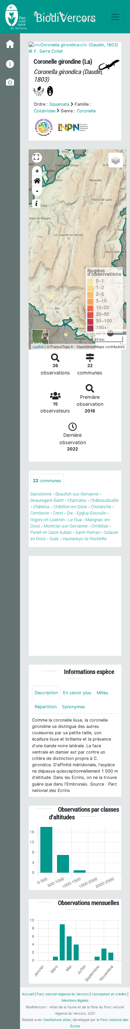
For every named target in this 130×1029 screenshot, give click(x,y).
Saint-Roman (87, 532)
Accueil (28, 994)
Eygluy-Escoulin (91, 513)
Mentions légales (75, 1000)
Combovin (39, 513)
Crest (58, 513)
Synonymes (73, 706)
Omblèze (99, 526)
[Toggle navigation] (115, 17)
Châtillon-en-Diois (70, 506)
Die (70, 513)
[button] (37, 181)
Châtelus (41, 506)
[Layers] (115, 160)
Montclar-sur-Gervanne (66, 526)
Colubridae (44, 110)
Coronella (86, 110)
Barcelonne (41, 493)
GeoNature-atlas (57, 1020)
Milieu (102, 692)
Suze (54, 538)
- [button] (37, 190)
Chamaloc (77, 500)
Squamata (59, 104)
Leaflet (38, 346)
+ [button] (37, 170)
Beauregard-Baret (47, 500)
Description (46, 692)
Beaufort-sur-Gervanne (77, 493)
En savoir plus (77, 692)
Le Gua (75, 519)
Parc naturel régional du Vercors (63, 994)
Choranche (101, 506)
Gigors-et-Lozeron (47, 519)
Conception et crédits (109, 994)
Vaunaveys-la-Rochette (84, 538)
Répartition (46, 706)
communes (47, 480)
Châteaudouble (104, 500)
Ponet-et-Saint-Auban (51, 532)
